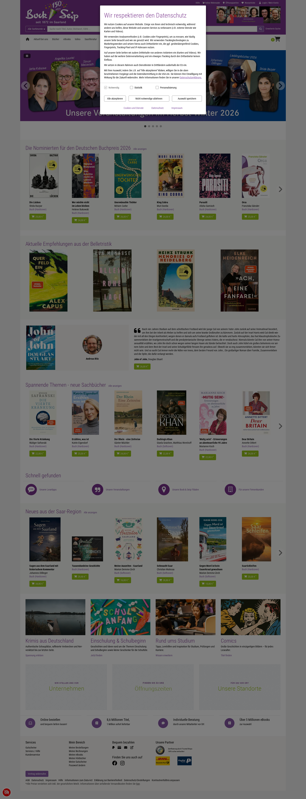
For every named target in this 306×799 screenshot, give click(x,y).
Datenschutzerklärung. (191, 77)
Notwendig (114, 87)
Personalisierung (168, 87)
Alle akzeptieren (115, 98)
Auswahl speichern (187, 98)
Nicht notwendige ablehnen (148, 98)
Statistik (138, 87)
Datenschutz (157, 108)
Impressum (177, 108)
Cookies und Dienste (134, 108)
